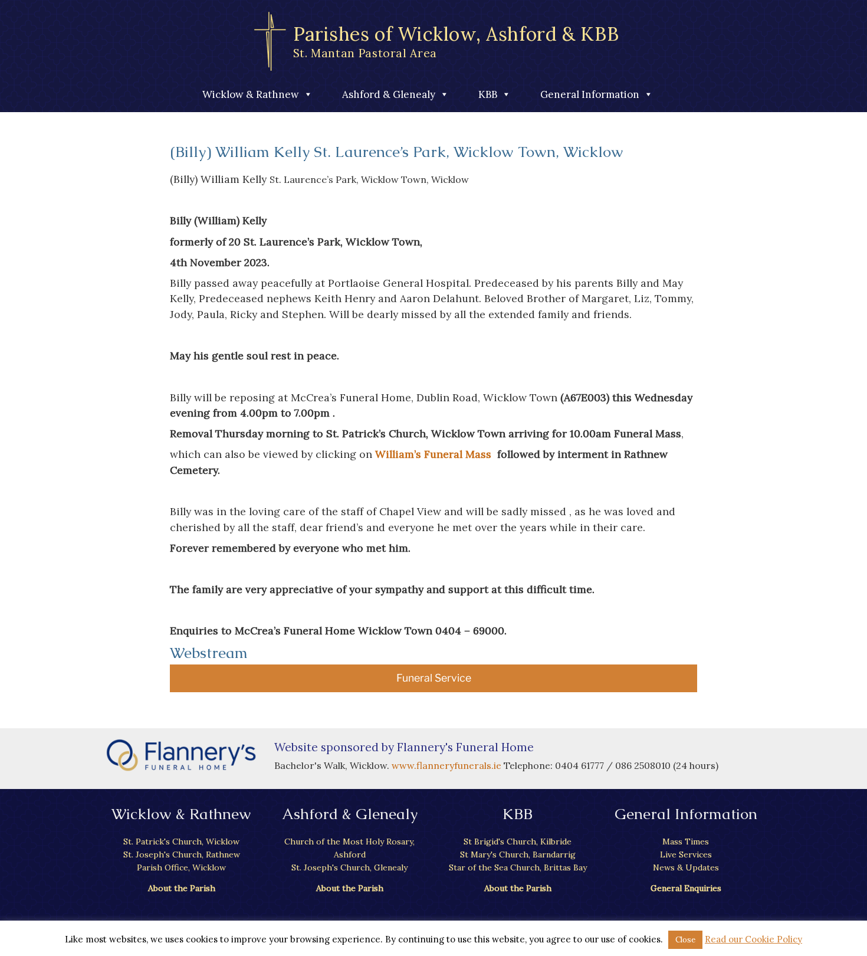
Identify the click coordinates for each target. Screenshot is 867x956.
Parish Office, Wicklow (181, 867)
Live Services (686, 854)
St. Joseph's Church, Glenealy (349, 867)
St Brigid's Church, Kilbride (518, 841)
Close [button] (685, 940)
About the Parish (181, 888)
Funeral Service (433, 678)
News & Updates (686, 867)
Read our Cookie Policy (753, 939)
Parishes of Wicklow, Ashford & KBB (456, 41)
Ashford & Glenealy (388, 94)
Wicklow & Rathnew (250, 94)
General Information (589, 94)
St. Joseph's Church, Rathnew (181, 854)
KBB (487, 94)
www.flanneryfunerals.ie (448, 765)
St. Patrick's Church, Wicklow (181, 841)
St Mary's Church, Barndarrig (518, 854)
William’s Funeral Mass (433, 454)
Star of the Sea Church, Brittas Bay (518, 867)
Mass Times (685, 841)
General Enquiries (686, 888)
